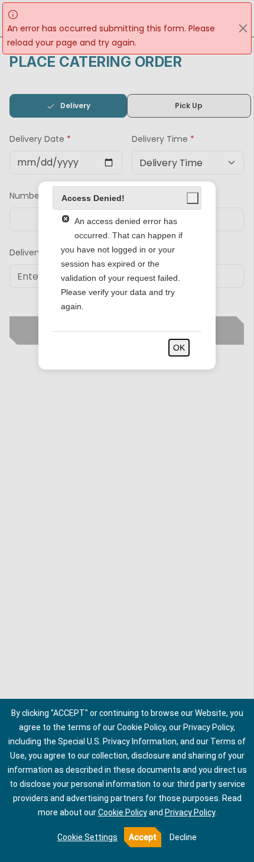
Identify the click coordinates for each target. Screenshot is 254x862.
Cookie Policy (122, 812)
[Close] (243, 28)
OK (179, 347)
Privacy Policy (190, 812)
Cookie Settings (87, 837)
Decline (183, 837)
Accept (143, 837)
